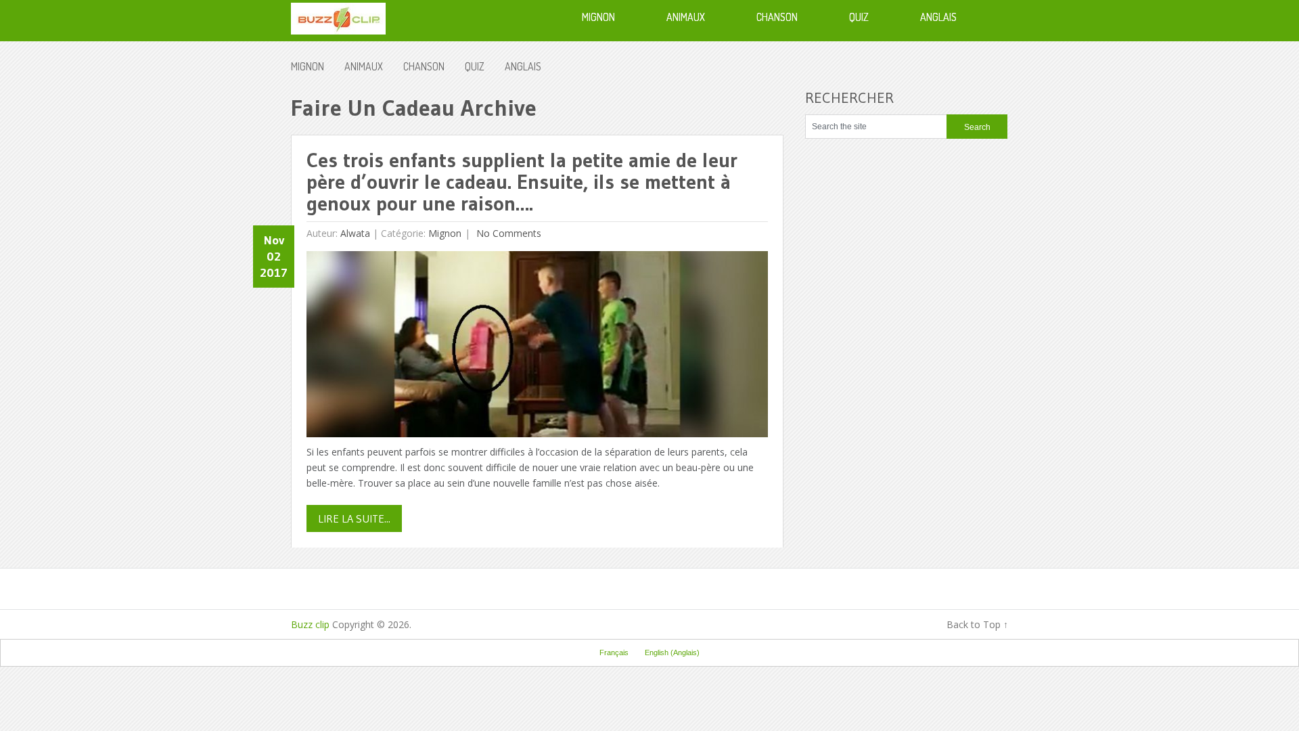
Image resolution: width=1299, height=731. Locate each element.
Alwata (355, 233)
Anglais (523, 66)
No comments (507, 233)
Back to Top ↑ (977, 624)
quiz (474, 66)
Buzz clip (310, 624)
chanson (424, 66)
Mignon (307, 66)
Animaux (363, 66)
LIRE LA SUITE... (354, 518)
